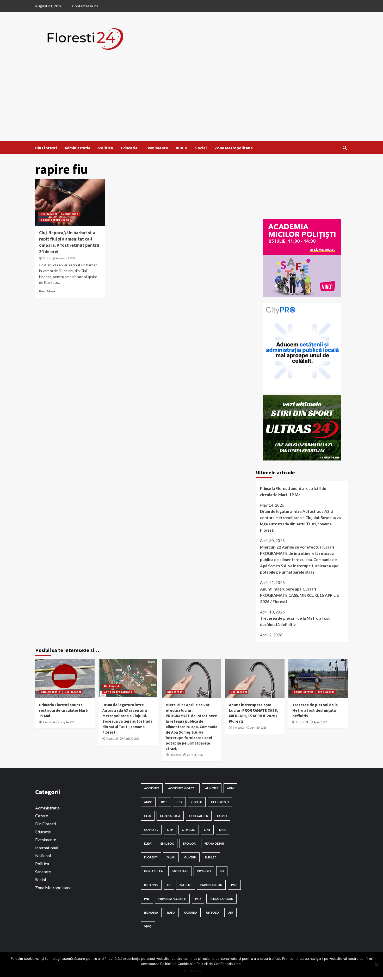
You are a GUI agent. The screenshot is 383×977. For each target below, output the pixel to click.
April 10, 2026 (258, 727)
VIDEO (181, 147)
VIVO (148, 926)
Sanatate (43, 871)
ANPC (148, 802)
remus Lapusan (221, 898)
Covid (222, 816)
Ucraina (190, 912)
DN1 (207, 829)
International (46, 847)
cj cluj (196, 802)
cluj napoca (170, 816)
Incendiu (204, 871)
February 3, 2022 (65, 258)
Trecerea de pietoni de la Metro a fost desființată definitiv (295, 621)
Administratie (77, 147)
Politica (105, 147)
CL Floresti (220, 802)
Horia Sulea (153, 871)
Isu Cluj (185, 885)
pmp (234, 885)
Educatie (129, 147)
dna (222, 829)
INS (222, 871)
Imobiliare (180, 871)
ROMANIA (151, 912)
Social (201, 147)
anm (230, 788)
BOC (164, 802)
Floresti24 (49, 722)
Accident (151, 788)
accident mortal (182, 788)
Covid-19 (151, 829)
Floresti (151, 857)
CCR (179, 802)
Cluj (147, 816)
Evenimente (156, 147)
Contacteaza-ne (85, 6)
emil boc (167, 843)
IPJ (169, 885)
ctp (170, 829)
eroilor (189, 843)
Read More (47, 291)
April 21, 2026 (195, 755)
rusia (171, 912)
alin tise (211, 788)
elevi (148, 843)
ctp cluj (188, 829)
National (43, 855)
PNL (147, 898)
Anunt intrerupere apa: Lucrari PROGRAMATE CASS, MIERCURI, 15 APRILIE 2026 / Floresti (299, 595)
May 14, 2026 (67, 722)
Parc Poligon (211, 885)
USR (230, 912)
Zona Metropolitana (234, 147)
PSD (198, 898)
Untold (212, 912)
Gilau (170, 857)
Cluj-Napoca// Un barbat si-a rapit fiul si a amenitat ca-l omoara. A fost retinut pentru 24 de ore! (69, 242)
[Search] (344, 148)
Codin (46, 258)
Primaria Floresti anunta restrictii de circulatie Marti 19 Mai (293, 491)
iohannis (151, 885)
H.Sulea (211, 857)
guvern (190, 857)
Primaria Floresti (172, 898)
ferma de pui (214, 843)
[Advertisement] (191, 102)
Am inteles (192, 970)
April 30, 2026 (131, 738)
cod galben (198, 816)
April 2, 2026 (321, 722)
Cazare (41, 815)
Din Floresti (46, 147)
